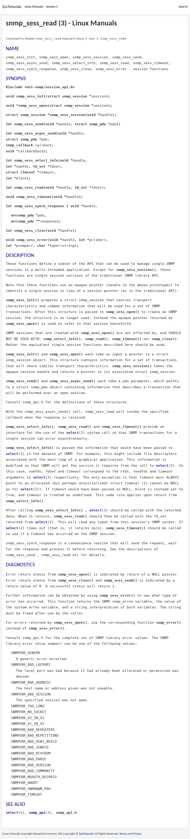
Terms (123, 833)
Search (183, 7)
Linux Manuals (34, 7)
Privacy (137, 833)
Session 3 (52, 7)
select (72, 433)
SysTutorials (12, 7)
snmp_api (37, 812)
